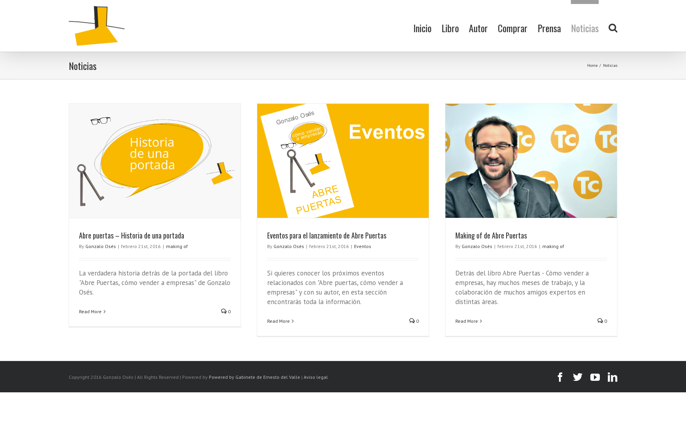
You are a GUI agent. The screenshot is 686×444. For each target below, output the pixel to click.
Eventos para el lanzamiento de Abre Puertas (326, 235)
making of (177, 246)
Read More (90, 311)
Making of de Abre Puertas (491, 235)
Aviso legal (316, 377)
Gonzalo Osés (100, 246)
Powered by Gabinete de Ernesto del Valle (254, 377)
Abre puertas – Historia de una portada (131, 235)
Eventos (362, 246)
